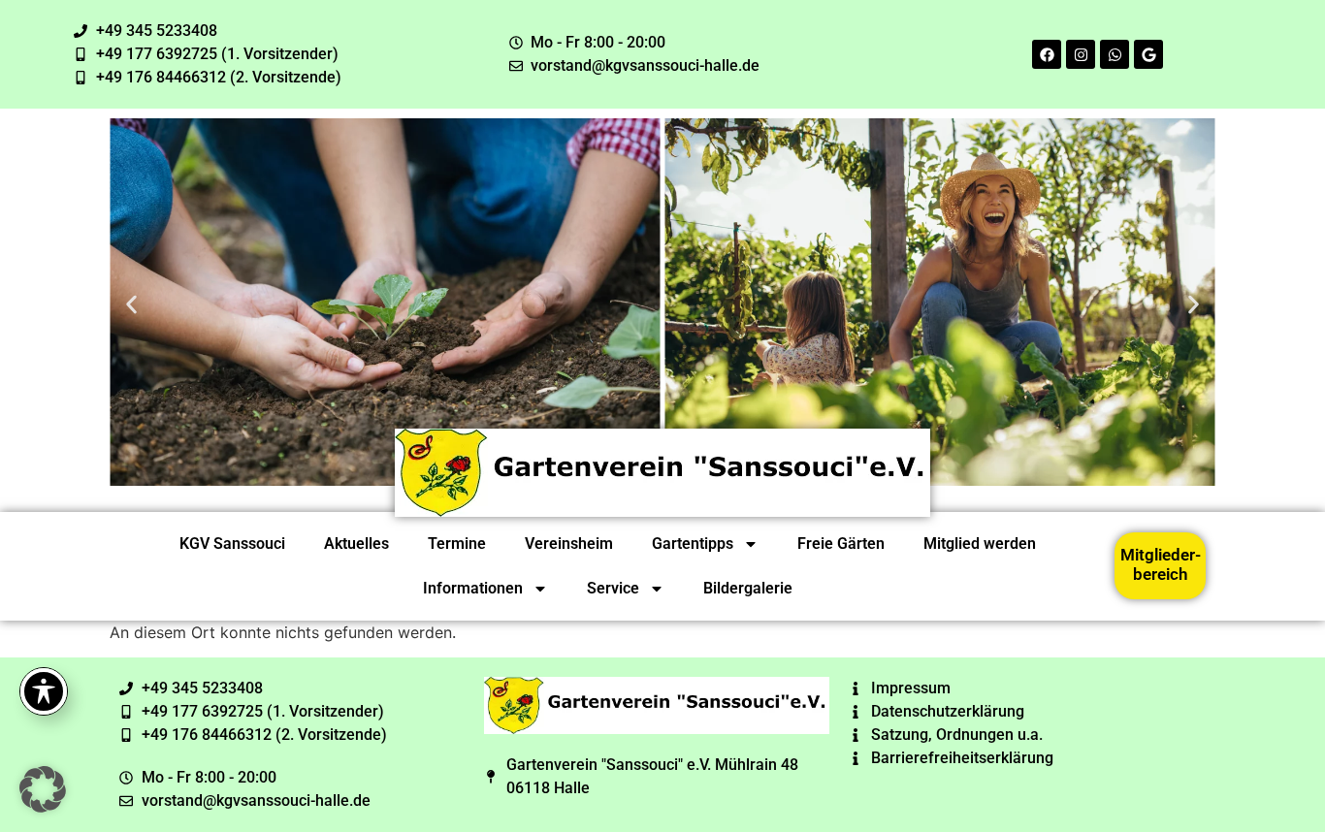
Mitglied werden (979, 543)
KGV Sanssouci (232, 543)
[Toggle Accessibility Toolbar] (43, 691)
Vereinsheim (569, 543)
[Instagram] (1080, 54)
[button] (131, 305)
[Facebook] (1046, 54)
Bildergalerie (747, 588)
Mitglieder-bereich (1160, 564)
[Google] (1148, 54)
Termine (457, 543)
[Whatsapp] (1114, 54)
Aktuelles (356, 543)
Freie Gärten (841, 543)
